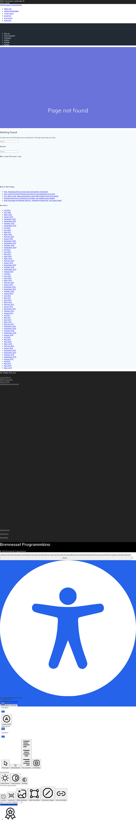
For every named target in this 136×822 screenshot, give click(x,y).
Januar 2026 (8, 217)
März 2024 (8, 258)
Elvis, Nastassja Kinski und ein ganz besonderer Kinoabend (26, 192)
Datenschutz (4, 530)
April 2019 (7, 366)
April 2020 (7, 342)
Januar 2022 (8, 307)
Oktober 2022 (9, 291)
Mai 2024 (7, 254)
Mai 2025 (7, 232)
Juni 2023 (7, 276)
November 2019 (10, 353)
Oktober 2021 (9, 311)
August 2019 (8, 359)
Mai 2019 (7, 363)
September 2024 (10, 247)
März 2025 (8, 234)
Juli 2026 (7, 210)
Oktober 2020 (9, 331)
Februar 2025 (9, 236)
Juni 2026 (7, 212)
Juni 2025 (7, 230)
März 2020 (8, 344)
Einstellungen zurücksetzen (9, 804)
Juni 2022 (7, 296)
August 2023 (8, 272)
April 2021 (7, 320)
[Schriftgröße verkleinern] (3, 711)
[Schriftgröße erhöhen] (3, 703)
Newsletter (4, 538)
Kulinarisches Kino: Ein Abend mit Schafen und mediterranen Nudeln (29, 198)
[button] (132, 558)
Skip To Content (6, 802)
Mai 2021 (7, 317)
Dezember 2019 (10, 350)
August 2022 (8, 293)
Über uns (8, 9)
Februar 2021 (9, 324)
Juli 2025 (7, 228)
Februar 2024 (9, 261)
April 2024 (7, 256)
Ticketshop (9, 14)
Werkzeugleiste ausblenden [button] (9, 705)
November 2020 (10, 328)
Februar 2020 (9, 346)
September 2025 (10, 226)
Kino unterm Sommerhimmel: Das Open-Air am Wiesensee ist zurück (29, 194)
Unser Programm (11, 11)
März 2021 (8, 322)
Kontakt (8, 20)
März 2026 (8, 215)
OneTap (15, 701)
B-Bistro (7, 16)
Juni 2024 (7, 252)
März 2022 (8, 302)
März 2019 (8, 368)
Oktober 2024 (9, 245)
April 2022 (7, 300)
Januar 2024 (8, 263)
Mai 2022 (7, 298)
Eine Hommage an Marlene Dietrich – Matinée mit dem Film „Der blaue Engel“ (33, 200)
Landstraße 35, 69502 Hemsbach (6, 378)
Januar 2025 (8, 239)
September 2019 (10, 357)
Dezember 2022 (10, 287)
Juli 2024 (7, 250)
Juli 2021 (7, 315)
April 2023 (7, 278)
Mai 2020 (7, 339)
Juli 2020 (7, 337)
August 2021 (8, 313)
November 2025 (10, 221)
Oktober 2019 (9, 355)
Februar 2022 (9, 304)
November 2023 (10, 265)
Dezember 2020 (10, 326)
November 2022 (10, 289)
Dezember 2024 (10, 241)
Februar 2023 (9, 282)
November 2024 (10, 243)
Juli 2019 (7, 361)
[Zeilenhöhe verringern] (3, 737)
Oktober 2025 (9, 223)
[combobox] (65, 557)
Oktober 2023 (9, 267)
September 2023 (10, 269)
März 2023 (8, 280)
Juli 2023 (7, 274)
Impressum (4, 534)
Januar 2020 (8, 348)
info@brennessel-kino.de (9, 384)
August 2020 (8, 335)
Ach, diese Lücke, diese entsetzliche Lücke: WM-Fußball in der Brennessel (31, 196)
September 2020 (10, 333)
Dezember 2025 (10, 219)
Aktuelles (8, 18)
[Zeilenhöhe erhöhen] (3, 728)
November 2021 (10, 309)
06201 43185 (4, 382)
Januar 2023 (8, 285)
